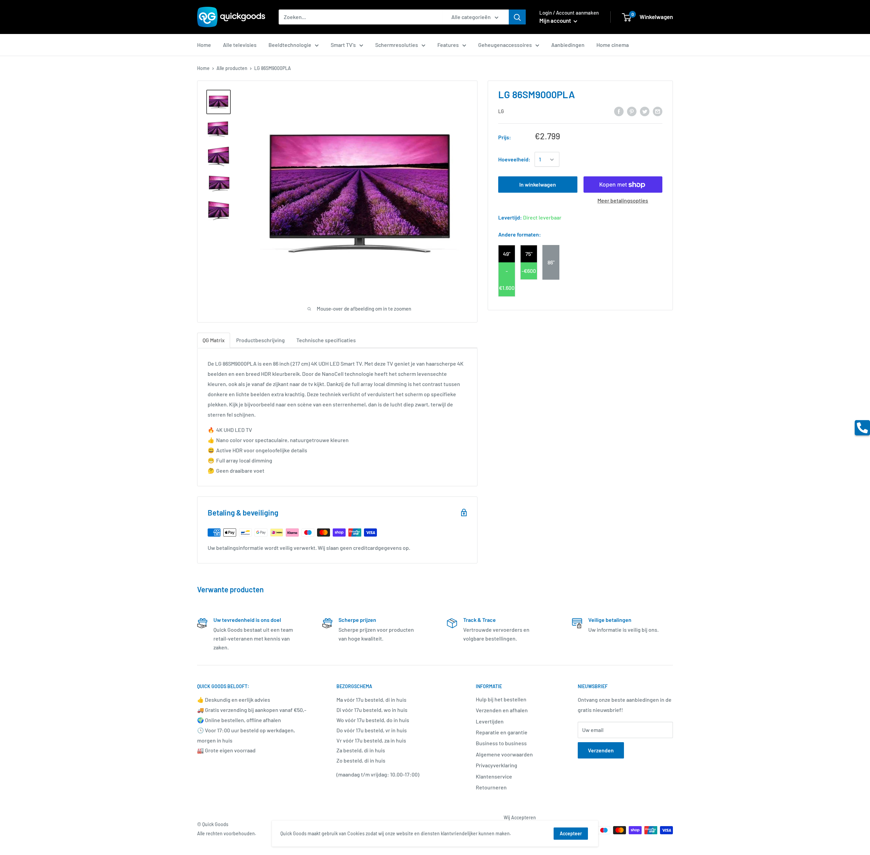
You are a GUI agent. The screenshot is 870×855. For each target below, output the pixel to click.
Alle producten (231, 68)
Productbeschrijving (260, 340)
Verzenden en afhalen (502, 710)
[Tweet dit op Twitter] (644, 111)
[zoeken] (517, 17)
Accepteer (571, 833)
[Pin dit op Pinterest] (632, 111)
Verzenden (601, 750)
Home (204, 44)
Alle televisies (240, 44)
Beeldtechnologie (289, 44)
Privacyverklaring (496, 765)
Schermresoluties (396, 44)
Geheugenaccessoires (505, 44)
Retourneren (491, 787)
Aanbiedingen (568, 44)
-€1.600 (507, 279)
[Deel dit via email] (657, 111)
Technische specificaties (326, 340)
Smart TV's (343, 44)
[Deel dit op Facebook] (619, 111)
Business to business (501, 743)
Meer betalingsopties (622, 200)
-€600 (529, 270)
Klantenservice (494, 776)
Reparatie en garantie (501, 732)
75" (529, 253)
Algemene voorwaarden (504, 754)
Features (448, 44)
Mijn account (555, 20)
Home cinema (612, 44)
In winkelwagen (537, 184)
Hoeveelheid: (514, 159)
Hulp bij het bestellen (501, 699)
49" (506, 253)
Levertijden (490, 721)
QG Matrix (214, 340)
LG (501, 112)
